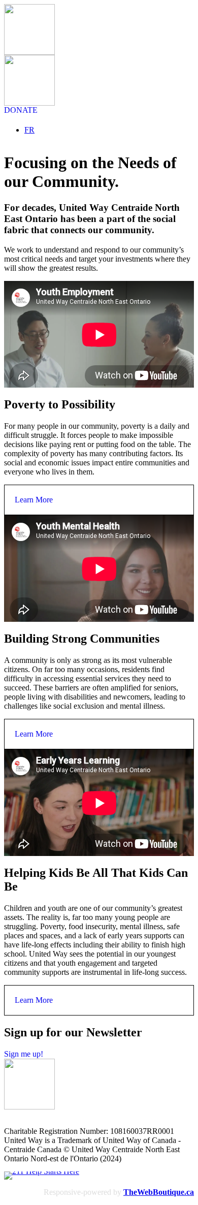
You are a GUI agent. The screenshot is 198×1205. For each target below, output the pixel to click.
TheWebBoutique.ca (158, 1192)
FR (29, 129)
